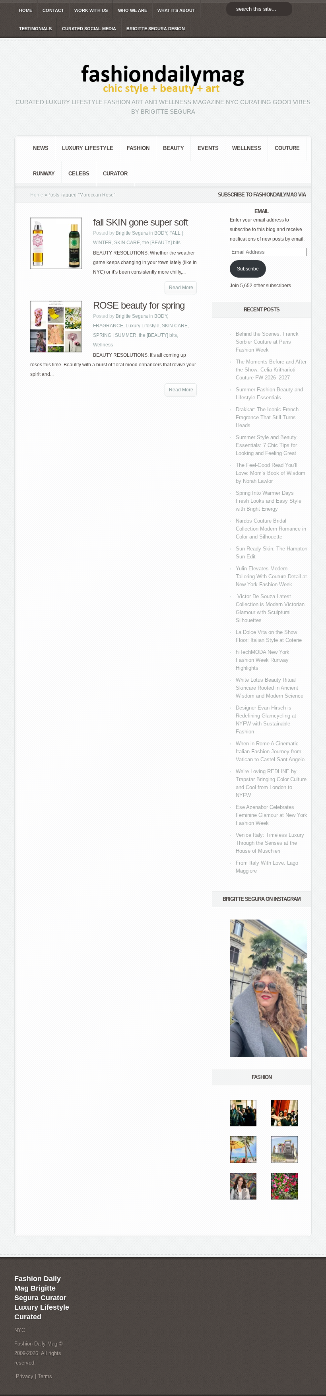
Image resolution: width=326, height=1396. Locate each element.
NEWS (41, 148)
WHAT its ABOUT (176, 10)
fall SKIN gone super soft (140, 222)
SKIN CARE (127, 242)
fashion (138, 148)
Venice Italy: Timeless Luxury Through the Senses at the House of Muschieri (270, 843)
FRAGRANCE (108, 326)
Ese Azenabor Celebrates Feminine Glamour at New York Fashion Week (271, 815)
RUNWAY (44, 174)
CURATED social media (89, 28)
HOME (25, 10)
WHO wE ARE (132, 10)
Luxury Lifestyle (87, 148)
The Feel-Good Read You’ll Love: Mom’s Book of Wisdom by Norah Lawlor (270, 473)
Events (208, 148)
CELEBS (78, 174)
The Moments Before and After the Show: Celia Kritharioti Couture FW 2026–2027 (271, 370)
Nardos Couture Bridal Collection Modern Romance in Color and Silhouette (271, 529)
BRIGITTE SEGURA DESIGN (155, 28)
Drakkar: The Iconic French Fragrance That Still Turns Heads (267, 417)
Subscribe (248, 269)
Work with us (91, 10)
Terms (45, 1376)
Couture (287, 148)
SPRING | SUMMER (114, 335)
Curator (115, 174)
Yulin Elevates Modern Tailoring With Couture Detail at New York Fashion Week (271, 576)
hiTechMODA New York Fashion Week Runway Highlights (262, 660)
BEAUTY (173, 148)
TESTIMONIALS (35, 28)
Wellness (246, 148)
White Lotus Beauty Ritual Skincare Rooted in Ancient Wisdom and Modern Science (269, 688)
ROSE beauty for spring (138, 305)
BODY (160, 233)
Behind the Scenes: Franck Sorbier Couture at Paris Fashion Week (267, 342)
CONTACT (53, 10)
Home (36, 195)
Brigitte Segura (132, 233)
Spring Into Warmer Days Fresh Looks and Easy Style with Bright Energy (268, 501)
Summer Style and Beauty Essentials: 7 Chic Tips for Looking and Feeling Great (266, 445)
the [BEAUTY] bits (161, 242)
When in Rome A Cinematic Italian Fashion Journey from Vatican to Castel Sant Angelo (270, 751)
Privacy (24, 1376)
